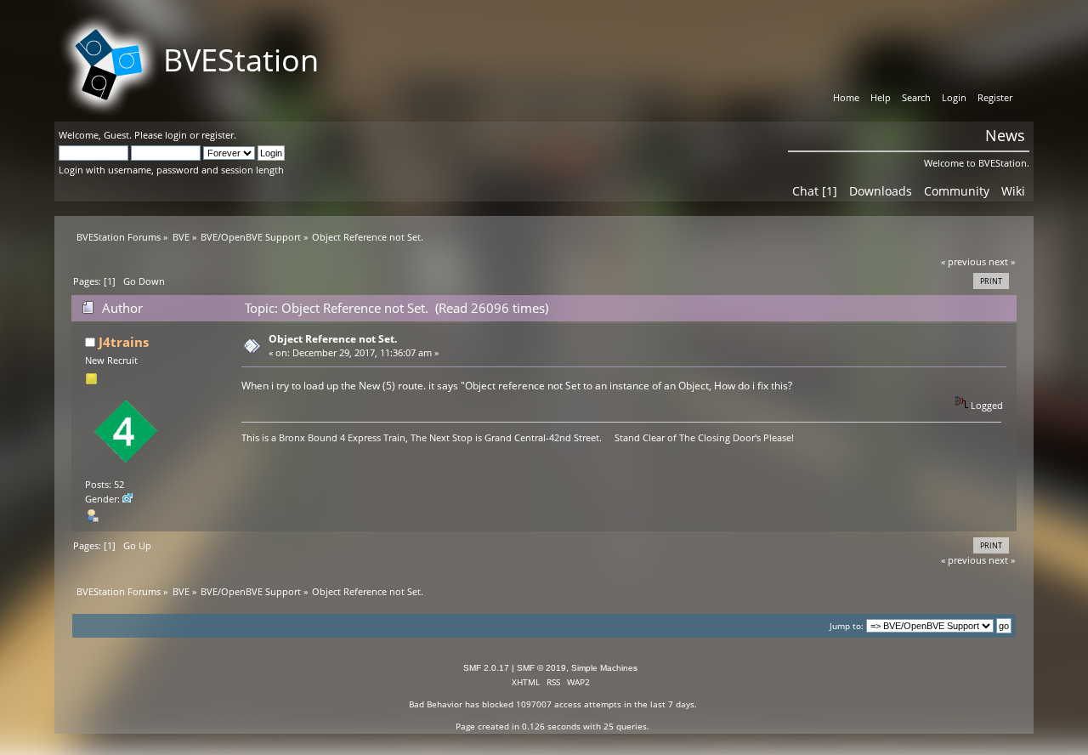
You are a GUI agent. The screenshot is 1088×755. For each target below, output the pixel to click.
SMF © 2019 (541, 668)
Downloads (880, 191)
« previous (963, 261)
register (217, 134)
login (176, 134)
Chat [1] (814, 191)
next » (1002, 261)
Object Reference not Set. (333, 339)
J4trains (124, 341)
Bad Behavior (435, 704)
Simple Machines (604, 668)
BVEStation (241, 60)
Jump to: (847, 626)
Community (956, 191)
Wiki (1013, 191)
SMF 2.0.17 (486, 668)
